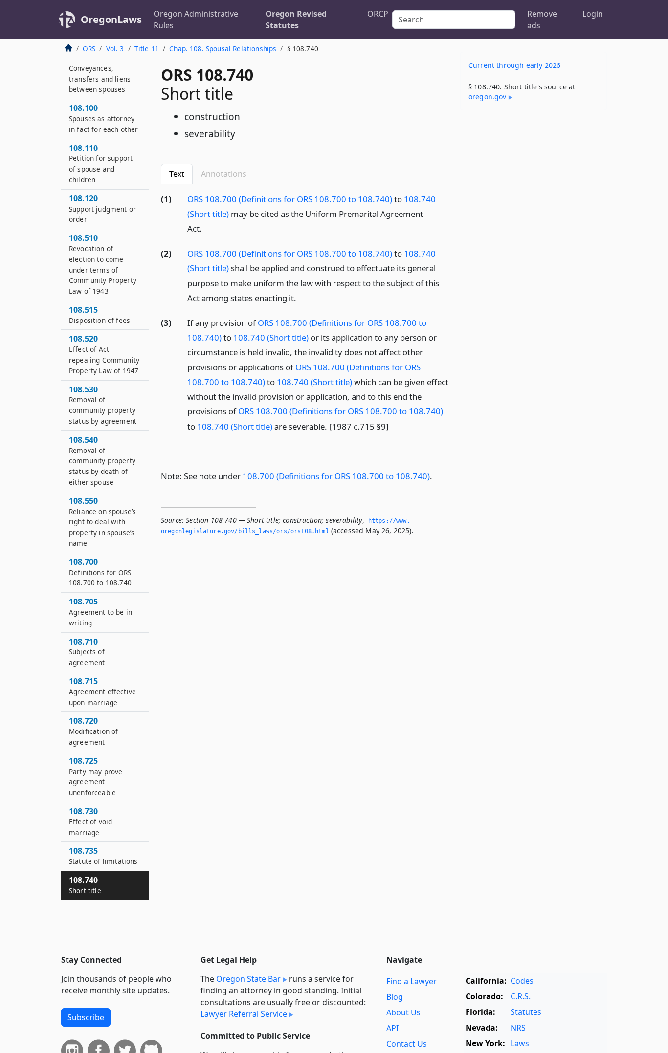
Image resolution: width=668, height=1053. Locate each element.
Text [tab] (176, 174)
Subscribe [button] (85, 1017)
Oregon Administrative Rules (196, 19)
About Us (403, 1012)
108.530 (102, 405)
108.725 (95, 776)
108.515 (99, 315)
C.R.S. (521, 996)
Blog (394, 996)
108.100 (103, 118)
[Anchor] (207, 228)
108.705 (100, 612)
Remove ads (542, 19)
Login (592, 13)
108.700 (100, 572)
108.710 (87, 651)
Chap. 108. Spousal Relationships (222, 48)
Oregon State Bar (248, 978)
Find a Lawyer (411, 981)
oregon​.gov (487, 96)
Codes (522, 980)
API (392, 1028)
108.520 (104, 354)
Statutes (526, 1012)
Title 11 (146, 48)
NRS (518, 1027)
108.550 (102, 522)
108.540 (102, 461)
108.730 (90, 822)
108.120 (102, 208)
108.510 (102, 264)
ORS (89, 48)
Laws (520, 1043)
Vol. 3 (115, 48)
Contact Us (406, 1043)
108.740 (85, 885)
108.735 (103, 856)
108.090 (100, 73)
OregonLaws (111, 19)
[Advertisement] (533, 270)
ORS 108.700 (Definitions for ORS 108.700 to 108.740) (289, 199)
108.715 (102, 692)
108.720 (93, 731)
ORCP (377, 13)
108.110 (101, 163)
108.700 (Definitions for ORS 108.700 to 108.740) (336, 476)
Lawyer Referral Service (243, 1014)
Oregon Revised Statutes (296, 19)
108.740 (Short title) (271, 337)
